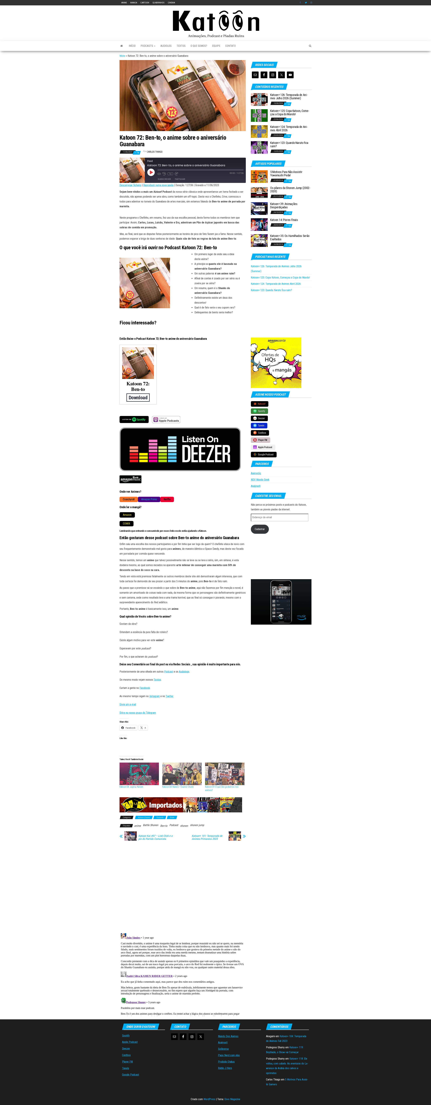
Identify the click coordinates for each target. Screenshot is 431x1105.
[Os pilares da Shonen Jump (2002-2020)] (259, 192)
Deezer (126, 1048)
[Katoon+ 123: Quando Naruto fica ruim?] (259, 147)
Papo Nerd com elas (229, 1055)
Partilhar (180, 179)
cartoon (144, 2)
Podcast (168, 671)
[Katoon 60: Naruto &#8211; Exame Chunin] (182, 774)
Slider (172, 817)
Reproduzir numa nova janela (158, 185)
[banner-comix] (181, 804)
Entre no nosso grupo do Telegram (138, 712)
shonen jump (197, 825)
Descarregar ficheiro (130, 185)
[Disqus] (183, 886)
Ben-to (163, 825)
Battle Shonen (150, 825)
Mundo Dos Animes (228, 1036)
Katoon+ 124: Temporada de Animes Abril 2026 (289, 128)
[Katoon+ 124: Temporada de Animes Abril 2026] (259, 131)
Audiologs (184, 671)
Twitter (306, 2)
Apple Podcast (130, 1042)
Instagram (311, 2)
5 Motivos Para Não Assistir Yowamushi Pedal (286, 173)
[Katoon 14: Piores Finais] (259, 224)
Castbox (126, 1055)
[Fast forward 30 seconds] (176, 174)
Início (132, 45)
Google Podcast (130, 1074)
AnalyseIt (255, 486)
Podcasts (147, 45)
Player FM (127, 1061)
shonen (184, 825)
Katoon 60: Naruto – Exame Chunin (178, 786)
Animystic (256, 473)
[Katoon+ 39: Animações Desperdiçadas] (259, 208)
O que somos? (199, 45)
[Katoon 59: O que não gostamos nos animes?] (224, 774)
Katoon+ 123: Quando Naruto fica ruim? (289, 144)
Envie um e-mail (128, 704)
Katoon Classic (144, 817)
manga (133, 2)
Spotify (126, 1035)
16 (286, 213)
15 (286, 225)
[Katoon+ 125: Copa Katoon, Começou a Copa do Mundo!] (259, 115)
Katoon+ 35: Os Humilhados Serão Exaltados (289, 237)
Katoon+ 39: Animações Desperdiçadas (283, 205)
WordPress (209, 1099)
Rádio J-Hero (225, 1068)
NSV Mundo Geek (260, 479)
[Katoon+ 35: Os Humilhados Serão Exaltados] (259, 240)
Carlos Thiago (154, 151)
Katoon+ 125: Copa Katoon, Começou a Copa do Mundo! (289, 112)
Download (138, 397)
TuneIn (125, 1068)
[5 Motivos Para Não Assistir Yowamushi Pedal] (259, 176)
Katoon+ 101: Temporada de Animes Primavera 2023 (207, 837)
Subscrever (164, 179)
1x (170, 174)
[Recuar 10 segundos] (164, 174)
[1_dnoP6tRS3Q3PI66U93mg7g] (281, 601)
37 (286, 181)
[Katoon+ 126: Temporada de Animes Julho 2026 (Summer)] (259, 99)
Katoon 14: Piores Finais (284, 220)
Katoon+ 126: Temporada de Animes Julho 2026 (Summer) (289, 96)
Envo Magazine (232, 1099)
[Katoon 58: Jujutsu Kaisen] (139, 774)
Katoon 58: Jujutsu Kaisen (131, 786)
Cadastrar (260, 529)
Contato (230, 45)
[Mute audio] (159, 173)
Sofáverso (223, 1048)
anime (124, 2)
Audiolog (166, 45)
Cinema (171, 2)
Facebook (300, 2)
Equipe (216, 45)
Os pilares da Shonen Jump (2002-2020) (290, 189)
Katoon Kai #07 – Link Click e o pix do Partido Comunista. (155, 837)
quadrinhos (158, 2)
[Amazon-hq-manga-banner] (276, 362)
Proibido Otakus (226, 1061)
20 (286, 197)
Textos (181, 45)
